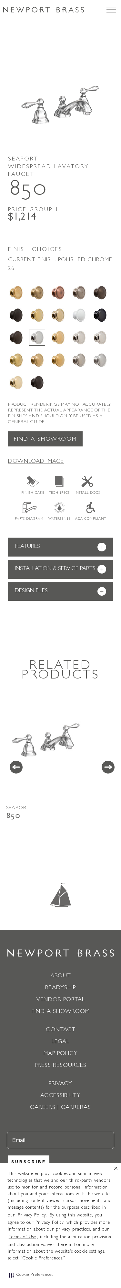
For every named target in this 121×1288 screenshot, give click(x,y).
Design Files (59, 591)
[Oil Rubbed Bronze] (16, 338)
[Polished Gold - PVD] (58, 338)
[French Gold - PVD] (58, 315)
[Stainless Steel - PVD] (100, 360)
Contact (61, 1030)
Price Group (33, 210)
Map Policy (61, 1054)
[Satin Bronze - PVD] (37, 360)
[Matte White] (79, 315)
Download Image (36, 462)
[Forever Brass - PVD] (37, 315)
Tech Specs (59, 493)
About (60, 976)
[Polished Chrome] (37, 338)
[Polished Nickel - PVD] (100, 338)
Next (108, 767)
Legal (60, 1042)
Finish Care (32, 493)
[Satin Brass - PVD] (16, 360)
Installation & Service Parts (59, 569)
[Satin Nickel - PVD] (79, 360)
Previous (16, 767)
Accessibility (60, 1096)
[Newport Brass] (43, 9)
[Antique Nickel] (79, 293)
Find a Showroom (45, 440)
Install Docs (87, 493)
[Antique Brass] (37, 293)
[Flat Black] (16, 315)
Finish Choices (35, 250)
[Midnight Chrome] (100, 315)
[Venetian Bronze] (37, 383)
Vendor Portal (60, 1000)
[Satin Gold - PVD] (58, 360)
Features (59, 547)
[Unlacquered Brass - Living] (16, 383)
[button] (31, 1275)
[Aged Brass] (16, 293)
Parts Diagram (29, 519)
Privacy (60, 1084)
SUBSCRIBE (28, 1162)
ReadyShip (60, 988)
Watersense (59, 519)
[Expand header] (111, 9)
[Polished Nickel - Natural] (79, 338)
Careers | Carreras (60, 1108)
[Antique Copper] (58, 293)
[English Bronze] (100, 293)
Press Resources (60, 1066)
